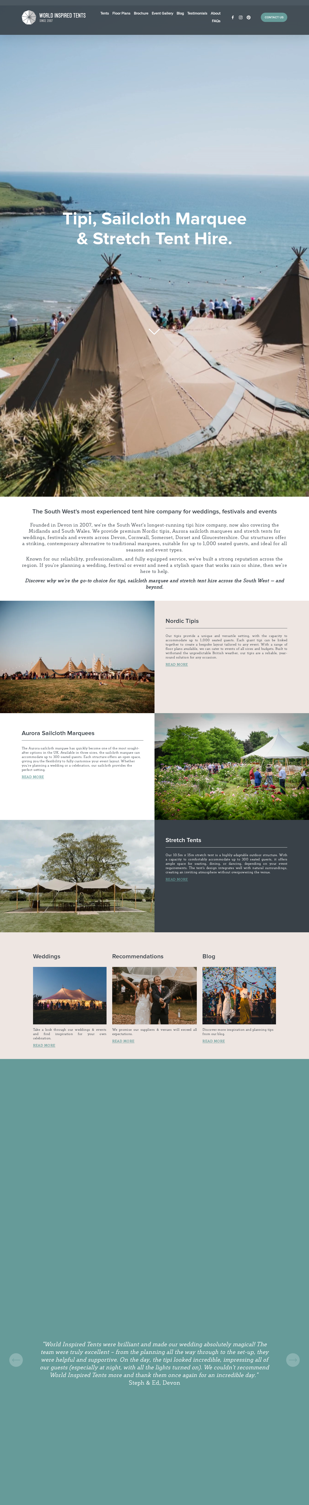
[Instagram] (240, 17)
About (216, 13)
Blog (180, 13)
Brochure (141, 13)
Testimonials (197, 13)
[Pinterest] (248, 17)
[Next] (293, 1360)
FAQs (216, 21)
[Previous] (16, 1360)
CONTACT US (274, 17)
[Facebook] (233, 17)
